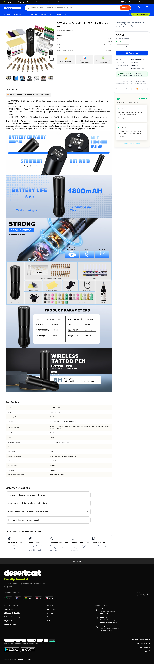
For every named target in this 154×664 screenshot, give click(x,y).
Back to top (77, 561)
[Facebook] (148, 594)
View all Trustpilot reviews (132, 143)
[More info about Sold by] (143, 59)
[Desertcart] (12, 7)
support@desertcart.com (110, 622)
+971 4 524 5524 (106, 631)
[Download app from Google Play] (11, 649)
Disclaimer (144, 647)
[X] (143, 594)
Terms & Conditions (141, 640)
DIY (51, 14)
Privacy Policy (143, 643)
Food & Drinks (32, 14)
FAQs (147, 651)
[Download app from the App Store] (27, 649)
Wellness (7, 14)
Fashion (43, 14)
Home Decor (18, 14)
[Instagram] (139, 594)
